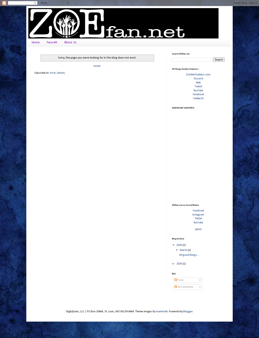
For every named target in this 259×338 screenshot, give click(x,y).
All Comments (185, 287)
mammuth (162, 311)
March (184, 250)
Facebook (198, 94)
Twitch (198, 86)
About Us (70, 42)
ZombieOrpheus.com (198, 74)
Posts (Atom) (57, 73)
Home (36, 42)
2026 (179, 245)
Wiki (198, 82)
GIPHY (198, 229)
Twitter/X (198, 98)
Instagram (198, 214)
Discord (198, 78)
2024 (179, 263)
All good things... (188, 255)
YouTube (198, 90)
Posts (180, 280)
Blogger (188, 311)
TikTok (198, 218)
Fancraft (52, 42)
